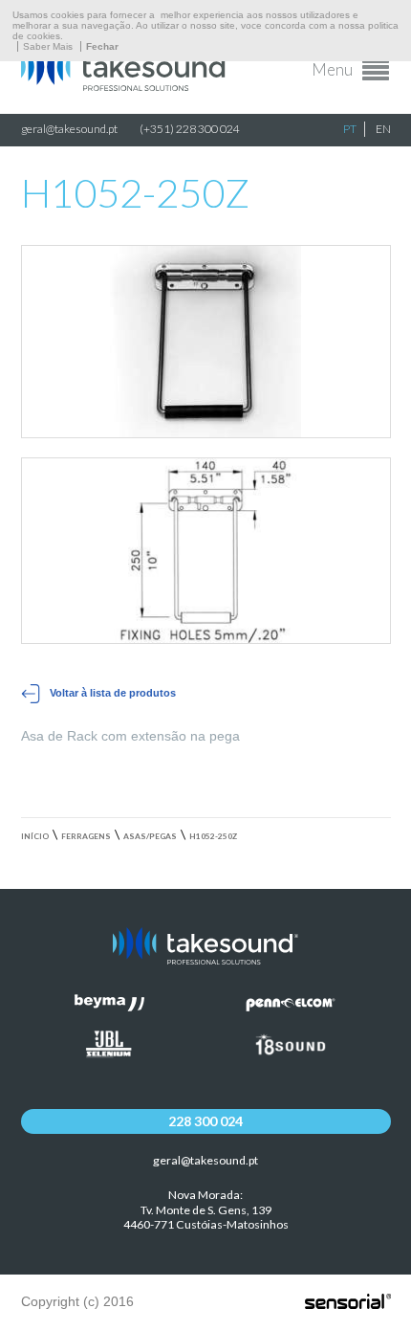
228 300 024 (205, 1121)
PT (350, 129)
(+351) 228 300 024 (190, 129)
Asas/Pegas (150, 836)
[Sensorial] (348, 1302)
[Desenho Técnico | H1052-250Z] (206, 550)
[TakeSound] (126, 86)
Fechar (102, 46)
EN (383, 129)
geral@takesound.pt (69, 129)
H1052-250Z (213, 836)
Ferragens (86, 836)
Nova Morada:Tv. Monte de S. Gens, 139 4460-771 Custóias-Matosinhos (206, 1209)
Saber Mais (48, 46)
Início (35, 836)
